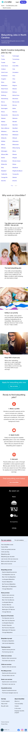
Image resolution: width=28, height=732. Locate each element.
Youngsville (4, 177)
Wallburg (3, 95)
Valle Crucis (4, 72)
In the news (18, 708)
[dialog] (2, 730)
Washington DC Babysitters (9, 586)
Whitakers (4, 131)
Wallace (14, 92)
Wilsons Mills (4, 154)
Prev (12, 185)
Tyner (14, 62)
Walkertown (4, 92)
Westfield (14, 128)
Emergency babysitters (8, 641)
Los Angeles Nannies (7, 602)
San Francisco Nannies (8, 607)
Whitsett (14, 138)
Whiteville (3, 138)
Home (2, 5)
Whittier (3, 141)
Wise (2, 167)
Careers (17, 706)
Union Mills (15, 66)
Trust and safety (19, 703)
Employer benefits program (19, 711)
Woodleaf (3, 171)
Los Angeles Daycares (8, 623)
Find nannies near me (7, 597)
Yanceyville (15, 174)
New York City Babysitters (9, 577)
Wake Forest (4, 89)
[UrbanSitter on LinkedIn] (25, 730)
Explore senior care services (9, 682)
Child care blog (5, 552)
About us (17, 701)
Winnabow (4, 161)
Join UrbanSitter (14, 482)
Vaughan (3, 79)
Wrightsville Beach (17, 171)
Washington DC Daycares (8, 630)
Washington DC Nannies (8, 609)
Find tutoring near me (7, 652)
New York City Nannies (8, 600)
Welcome (14, 118)
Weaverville (15, 115)
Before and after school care (8, 561)
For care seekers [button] (6, 540)
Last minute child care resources (9, 559)
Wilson (14, 151)
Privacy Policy (4, 724)
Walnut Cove (15, 95)
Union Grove (4, 66)
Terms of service (5, 722)
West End (14, 125)
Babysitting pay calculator (8, 556)
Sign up (23, 2)
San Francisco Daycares (8, 627)
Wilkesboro (15, 141)
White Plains (4, 134)
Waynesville (4, 115)
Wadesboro (4, 85)
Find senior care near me (8, 684)
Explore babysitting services (9, 572)
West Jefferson (5, 128)
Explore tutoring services (8, 649)
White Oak (15, 131)
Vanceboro (15, 72)
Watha (14, 108)
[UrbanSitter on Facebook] (18, 730)
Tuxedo (3, 62)
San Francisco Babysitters (8, 584)
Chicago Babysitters (7, 589)
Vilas (13, 79)
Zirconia (14, 180)
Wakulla (14, 89)
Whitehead (15, 134)
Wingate (14, 157)
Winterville (4, 164)
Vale (13, 69)
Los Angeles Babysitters (8, 579)
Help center (4, 703)
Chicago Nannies (6, 612)
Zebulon (14, 177)
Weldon (3, 121)
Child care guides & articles (8, 549)
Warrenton (4, 105)
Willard (3, 144)
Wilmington (4, 151)
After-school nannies (6, 564)
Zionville (3, 180)
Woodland (15, 167)
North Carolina (7, 8)
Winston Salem (16, 161)
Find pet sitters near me (8, 675)
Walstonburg (4, 98)
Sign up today (14, 386)
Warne (3, 102)
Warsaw (14, 105)
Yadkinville (4, 174)
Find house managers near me (10, 693)
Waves (3, 112)
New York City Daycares (8, 620)
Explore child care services (9, 667)
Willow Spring (16, 148)
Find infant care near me (8, 660)
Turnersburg (15, 59)
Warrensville (15, 102)
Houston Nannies (6, 604)
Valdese (3, 69)
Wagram (14, 85)
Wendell (14, 121)
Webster (3, 118)
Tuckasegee (15, 56)
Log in (17, 2)
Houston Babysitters (7, 581)
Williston (3, 148)
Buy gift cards (4, 706)
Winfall (3, 157)
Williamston (15, 144)
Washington (4, 108)
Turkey (3, 59)
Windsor (14, 154)
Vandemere (4, 75)
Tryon (2, 56)
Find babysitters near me (8, 574)
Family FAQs (4, 547)
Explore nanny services (8, 595)
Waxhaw (14, 112)
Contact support (5, 701)
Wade (14, 82)
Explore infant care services (9, 658)
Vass (13, 75)
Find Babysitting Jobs (11, 5)
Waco (2, 82)
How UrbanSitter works (7, 544)
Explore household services (9, 690)
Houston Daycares (7, 625)
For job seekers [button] (19, 540)
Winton (14, 164)
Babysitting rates (5, 554)
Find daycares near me (8, 618)
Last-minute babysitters (8, 643)
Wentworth (4, 125)
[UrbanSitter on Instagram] (22, 730)
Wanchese (15, 98)
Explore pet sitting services (9, 673)
